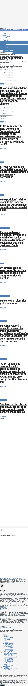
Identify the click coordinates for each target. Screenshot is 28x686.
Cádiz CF (5, 663)
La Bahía (5, 635)
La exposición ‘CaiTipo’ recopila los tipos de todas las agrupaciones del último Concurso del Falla (13, 205)
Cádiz (4, 634)
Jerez (6, 636)
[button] (8, 535)
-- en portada (3, 321)
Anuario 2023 (9, 649)
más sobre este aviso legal (7, 584)
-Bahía (2, 83)
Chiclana (7, 638)
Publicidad (5, 530)
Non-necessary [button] (4, 617)
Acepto (2, 685)
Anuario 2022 (9, 650)
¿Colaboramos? (7, 533)
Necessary (4, 609)
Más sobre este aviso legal (18, 684)
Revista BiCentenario (11, 653)
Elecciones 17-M (9, 644)
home (1, 54)
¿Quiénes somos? (7, 528)
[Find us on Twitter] (0, 673)
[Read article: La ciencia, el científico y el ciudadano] (14, 289)
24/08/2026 (3, 345)
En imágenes (6, 666)
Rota (6, 642)
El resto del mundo (5, 228)
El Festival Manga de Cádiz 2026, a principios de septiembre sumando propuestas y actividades (14, 172)
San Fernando (9, 637)
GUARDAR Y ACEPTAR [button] (5, 627)
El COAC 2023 (9, 660)
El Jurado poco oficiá (11, 657)
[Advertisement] (14, 14)
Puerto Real (8, 641)
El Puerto (7, 640)
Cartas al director (5, 296)
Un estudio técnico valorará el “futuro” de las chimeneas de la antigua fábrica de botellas (13, 273)
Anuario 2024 (9, 70)
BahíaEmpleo (8, 645)
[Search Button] (13, 65)
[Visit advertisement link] (3, 46)
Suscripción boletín (10, 671)
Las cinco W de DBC (8, 529)
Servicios (5, 667)
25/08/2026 (3, 108)
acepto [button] (13, 582)
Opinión (5, 664)
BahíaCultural (5, 86)
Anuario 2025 (9, 68)
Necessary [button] (3, 607)
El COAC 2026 (9, 84)
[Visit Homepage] (14, 38)
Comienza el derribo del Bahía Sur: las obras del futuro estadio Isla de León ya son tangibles (13, 408)
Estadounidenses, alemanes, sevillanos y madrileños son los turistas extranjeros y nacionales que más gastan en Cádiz (13, 239)
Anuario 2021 (8, 651)
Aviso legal (5, 531)
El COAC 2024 (9, 659)
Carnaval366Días (7, 655)
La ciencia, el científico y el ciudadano (13, 302)
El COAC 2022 (9, 661)
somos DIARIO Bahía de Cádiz (13, 124)
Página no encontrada (9, 54)
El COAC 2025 (9, 658)
